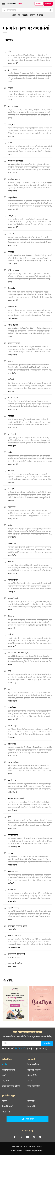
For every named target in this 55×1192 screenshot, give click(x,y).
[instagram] (34, 1137)
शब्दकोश (25, 15)
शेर (19, 15)
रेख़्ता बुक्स (6, 1112)
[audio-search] (50, 10)
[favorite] (5, 52)
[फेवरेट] (5, 954)
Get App (48, 4)
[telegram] (40, 1137)
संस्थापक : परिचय (34, 1070)
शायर (14, 15)
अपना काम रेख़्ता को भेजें (11, 1086)
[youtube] (27, 1137)
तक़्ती (4, 1075)
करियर (30, 1081)
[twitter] (21, 1137)
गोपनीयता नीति (20, 1048)
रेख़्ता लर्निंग (32, 1106)
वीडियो (32, 15)
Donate (38, 4)
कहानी (9, 40)
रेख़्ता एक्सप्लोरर (34, 1086)
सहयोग (4, 1064)
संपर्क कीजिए (32, 1075)
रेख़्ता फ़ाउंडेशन (33, 1064)
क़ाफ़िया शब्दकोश (8, 1070)
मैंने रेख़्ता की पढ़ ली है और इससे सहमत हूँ (26, 1048)
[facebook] (15, 1137)
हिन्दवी (4, 1101)
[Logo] (11, 4)
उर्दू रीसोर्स (5, 1081)
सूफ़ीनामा (31, 1101)
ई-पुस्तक (40, 15)
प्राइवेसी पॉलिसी (17, 1147)
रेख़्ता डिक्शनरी (7, 1106)
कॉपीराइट (40, 1147)
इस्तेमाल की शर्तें (29, 1147)
